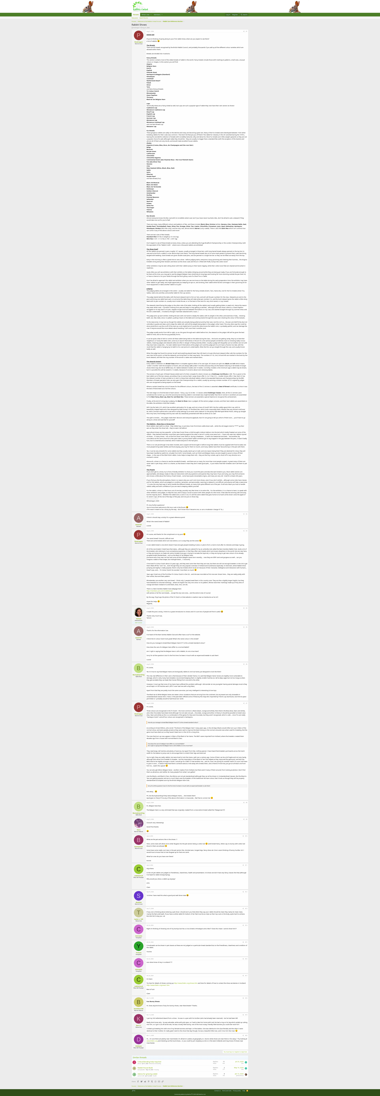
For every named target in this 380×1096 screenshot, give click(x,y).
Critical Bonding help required (149, 1062)
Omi (242, 1063)
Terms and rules (226, 1091)
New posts (135, 18)
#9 (246, 819)
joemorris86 (141, 1076)
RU (134, 1091)
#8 (246, 802)
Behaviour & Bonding (155, 1063)
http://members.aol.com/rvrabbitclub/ (160, 591)
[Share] (244, 31)
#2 (246, 514)
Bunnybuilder (141, 1070)
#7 (246, 703)
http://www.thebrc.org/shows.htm (185, 983)
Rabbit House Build (145, 1068)
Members (157, 15)
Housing (156, 1070)
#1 (246, 31)
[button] (151, 14)
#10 (246, 836)
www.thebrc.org (152, 1041)
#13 (246, 908)
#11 (246, 865)
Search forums (143, 18)
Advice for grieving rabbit (147, 1074)
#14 (246, 925)
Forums (136, 15)
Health (155, 1076)
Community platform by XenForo (190, 1094)
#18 (246, 998)
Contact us (217, 1091)
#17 (246, 975)
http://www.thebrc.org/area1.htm (158, 985)
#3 (246, 531)
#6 (246, 664)
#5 (246, 627)
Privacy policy (237, 1091)
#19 (246, 1015)
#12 (246, 892)
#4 (246, 608)
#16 (246, 959)
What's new (145, 15)
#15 (246, 942)
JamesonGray (240, 1075)
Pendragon (136, 28)
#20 (246, 1035)
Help (243, 1091)
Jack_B (139, 1063)
